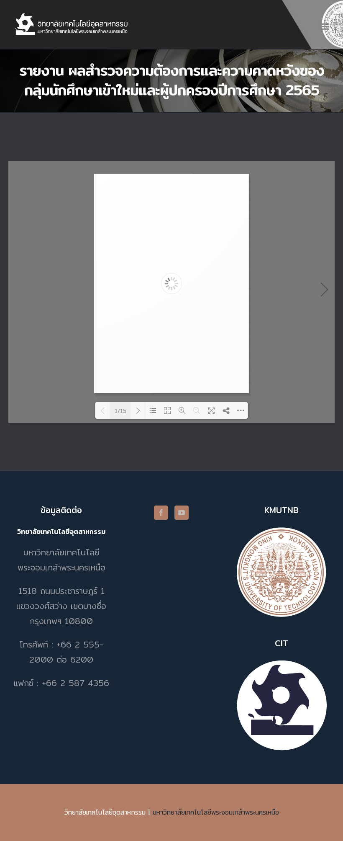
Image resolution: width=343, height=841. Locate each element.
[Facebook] (161, 513)
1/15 (120, 411)
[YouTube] (181, 513)
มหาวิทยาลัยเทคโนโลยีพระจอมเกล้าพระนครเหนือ (216, 812)
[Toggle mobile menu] (326, 26)
